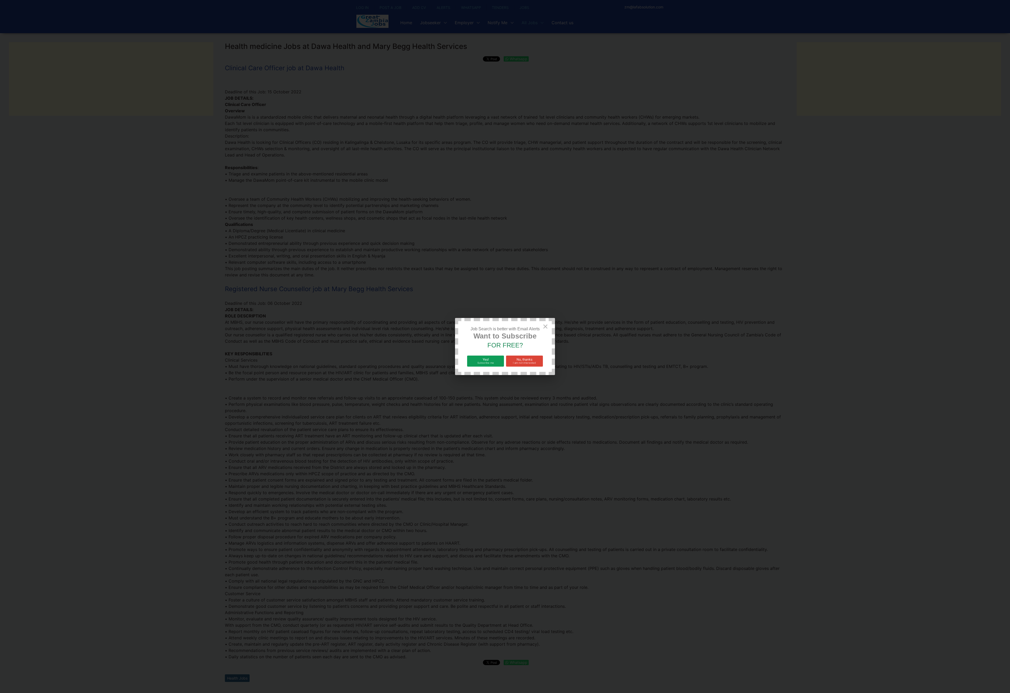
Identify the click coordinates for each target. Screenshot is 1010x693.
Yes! (485, 360)
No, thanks (524, 360)
